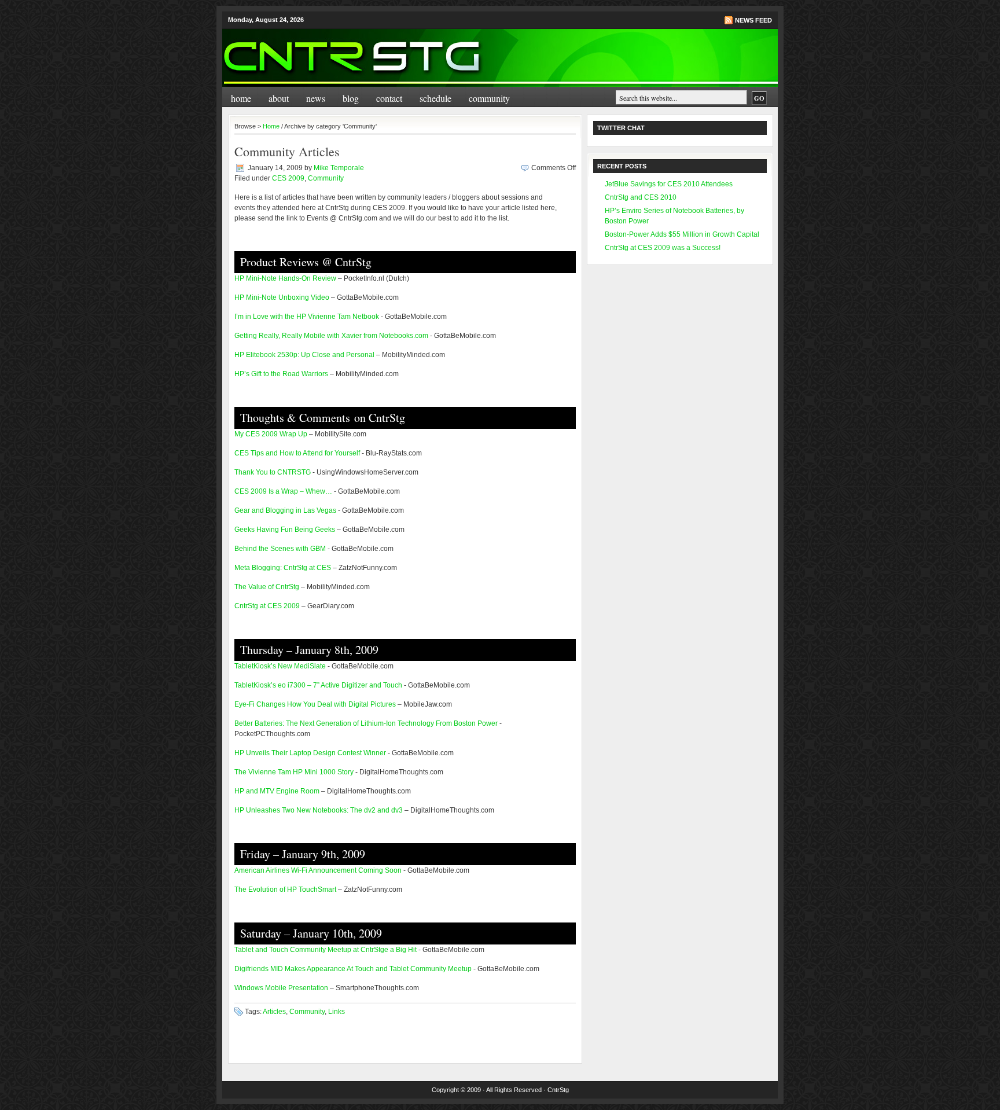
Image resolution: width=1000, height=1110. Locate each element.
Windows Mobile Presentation (281, 988)
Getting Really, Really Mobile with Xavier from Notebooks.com (331, 336)
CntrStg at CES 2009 (267, 606)
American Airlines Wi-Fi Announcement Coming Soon (318, 870)
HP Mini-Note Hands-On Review (285, 278)
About (279, 98)
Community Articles (287, 151)
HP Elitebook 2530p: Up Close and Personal (304, 355)
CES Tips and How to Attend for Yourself (297, 453)
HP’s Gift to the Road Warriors (281, 374)
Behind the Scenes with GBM (280, 549)
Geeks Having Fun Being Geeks (284, 529)
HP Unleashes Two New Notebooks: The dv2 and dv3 (318, 810)
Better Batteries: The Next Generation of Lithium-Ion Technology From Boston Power (366, 723)
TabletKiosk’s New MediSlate (280, 666)
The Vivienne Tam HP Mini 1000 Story (294, 772)
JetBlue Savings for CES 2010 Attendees (669, 184)
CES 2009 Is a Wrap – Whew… (283, 491)
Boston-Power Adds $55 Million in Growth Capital (682, 234)
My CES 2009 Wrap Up (270, 434)
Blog (351, 98)
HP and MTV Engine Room (276, 791)
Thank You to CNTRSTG (272, 472)
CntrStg (558, 1089)
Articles (274, 1012)
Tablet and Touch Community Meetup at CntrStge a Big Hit (325, 950)
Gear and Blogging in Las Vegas (285, 510)
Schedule (435, 98)
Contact (389, 98)
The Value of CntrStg (266, 587)
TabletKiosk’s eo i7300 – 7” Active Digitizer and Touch (318, 685)
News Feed (753, 20)
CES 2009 (288, 178)
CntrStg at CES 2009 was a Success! (662, 248)
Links (336, 1012)
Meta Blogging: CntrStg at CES (282, 568)
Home (241, 98)
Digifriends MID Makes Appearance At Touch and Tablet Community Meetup (353, 969)
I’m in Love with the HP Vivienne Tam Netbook (306, 317)
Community (489, 98)
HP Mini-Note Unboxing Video (281, 297)
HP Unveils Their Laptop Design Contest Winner (310, 753)
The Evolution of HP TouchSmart (285, 889)
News (315, 98)
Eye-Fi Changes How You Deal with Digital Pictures (315, 704)
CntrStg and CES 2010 (641, 197)
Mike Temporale (339, 168)
